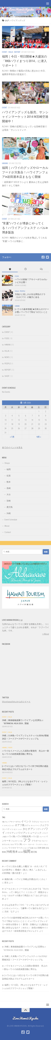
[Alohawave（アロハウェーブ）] (25, 583)
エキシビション (9, 825)
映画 (4, 852)
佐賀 (9, 475)
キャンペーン (35, 825)
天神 (39, 848)
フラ (27, 840)
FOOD (17, 276)
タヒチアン (29, 828)
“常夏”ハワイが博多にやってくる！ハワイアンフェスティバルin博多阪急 (25, 228)
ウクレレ (35, 822)
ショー (20, 829)
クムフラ (44, 825)
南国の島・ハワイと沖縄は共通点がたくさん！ (25, 879)
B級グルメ (5, 822)
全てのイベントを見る (12, 447)
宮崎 (9, 501)
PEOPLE (22, 291)
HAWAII (5, 163)
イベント (26, 821)
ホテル (4, 844)
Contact (7, 532)
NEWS (7, 357)
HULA (11, 52)
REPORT (17, 52)
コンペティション (9, 829)
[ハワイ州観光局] (25, 608)
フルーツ (44, 841)
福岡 (9, 469)
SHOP (6, 376)
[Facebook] (43, 257)
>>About (45, 634)
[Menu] (47, 3)
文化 (47, 848)
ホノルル (10, 844)
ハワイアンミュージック (28, 832)
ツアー (39, 829)
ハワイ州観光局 (23, 836)
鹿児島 (10, 507)
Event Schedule (10, 519)
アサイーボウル (15, 822)
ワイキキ (12, 848)
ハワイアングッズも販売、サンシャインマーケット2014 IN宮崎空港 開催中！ (25, 116)
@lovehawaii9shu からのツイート (16, 701)
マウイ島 (18, 844)
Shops (7, 463)
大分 (9, 494)
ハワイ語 (35, 836)
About (6, 526)
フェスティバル (17, 841)
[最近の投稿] (25, 269)
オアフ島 (20, 825)
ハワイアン (10, 833)
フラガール (36, 841)
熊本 (9, 482)
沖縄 (9, 513)
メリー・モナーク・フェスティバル (34, 844)
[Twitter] (47, 257)
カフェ (27, 825)
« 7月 (12, 437)
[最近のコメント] (41, 269)
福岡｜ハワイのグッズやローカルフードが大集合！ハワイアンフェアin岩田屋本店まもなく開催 (25, 172)
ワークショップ (23, 848)
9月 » (39, 437)
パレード (42, 837)
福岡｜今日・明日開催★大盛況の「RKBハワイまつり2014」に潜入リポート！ (24, 61)
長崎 (9, 488)
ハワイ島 (11, 836)
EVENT (4, 52)
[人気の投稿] (10, 269)
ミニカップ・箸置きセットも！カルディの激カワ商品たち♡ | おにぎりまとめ (25, 895)
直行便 (20, 852)
